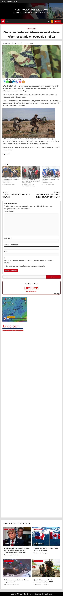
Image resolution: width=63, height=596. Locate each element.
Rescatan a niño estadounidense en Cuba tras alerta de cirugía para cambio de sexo (11, 179)
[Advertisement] (31, 344)
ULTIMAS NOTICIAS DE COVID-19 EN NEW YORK (16, 194)
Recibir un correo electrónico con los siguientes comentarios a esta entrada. (28, 261)
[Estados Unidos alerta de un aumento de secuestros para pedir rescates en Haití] (31, 172)
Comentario (9, 211)
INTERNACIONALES (31, 28)
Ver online (58, 21)
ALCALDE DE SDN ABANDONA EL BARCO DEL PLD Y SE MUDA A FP (48, 194)
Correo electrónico (11, 245)
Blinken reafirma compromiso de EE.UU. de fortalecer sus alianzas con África (50, 179)
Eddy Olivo (7, 43)
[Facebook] (4, 81)
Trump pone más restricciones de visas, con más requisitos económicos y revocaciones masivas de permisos (16, 550)
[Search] (49, 21)
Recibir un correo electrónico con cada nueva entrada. (25, 266)
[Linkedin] (13, 81)
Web (5, 251)
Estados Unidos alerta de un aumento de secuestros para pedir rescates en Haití (31, 181)
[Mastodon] (16, 81)
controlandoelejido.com (31, 9)
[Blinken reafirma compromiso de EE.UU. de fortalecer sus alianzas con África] (51, 171)
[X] (10, 81)
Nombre (7, 238)
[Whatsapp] (7, 81)
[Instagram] (20, 81)
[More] (23, 81)
